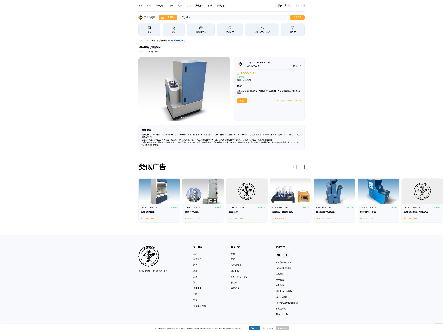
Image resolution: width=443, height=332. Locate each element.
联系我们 (221, 5)
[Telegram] (286, 255)
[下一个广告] (302, 167)
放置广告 (297, 17)
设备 (149, 32)
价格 (210, 5)
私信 (242, 100)
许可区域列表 (199, 305)
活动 (188, 5)
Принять (254, 328)
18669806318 (253, 66)
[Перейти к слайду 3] (185, 117)
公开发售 (280, 279)
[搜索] (183, 17)
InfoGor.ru (144, 270)
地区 (287, 5)
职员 (174, 32)
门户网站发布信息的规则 (287, 302)
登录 (280, 5)
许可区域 (230, 32)
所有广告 (297, 66)
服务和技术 (201, 32)
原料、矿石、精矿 (262, 32)
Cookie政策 (281, 297)
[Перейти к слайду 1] (181, 117)
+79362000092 (283, 268)
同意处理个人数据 (284, 291)
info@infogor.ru (284, 262)
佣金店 (293, 32)
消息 (171, 5)
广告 (149, 5)
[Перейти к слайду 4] (187, 117)
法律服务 (199, 5)
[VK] (278, 255)
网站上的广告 (282, 314)
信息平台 (170, 17)
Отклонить (282, 328)
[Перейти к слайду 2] (183, 117)
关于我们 (160, 5)
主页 (140, 5)
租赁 (195, 300)
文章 (180, 5)
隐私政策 (280, 285)
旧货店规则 (281, 308)
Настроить (268, 328)
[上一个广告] (293, 167)
